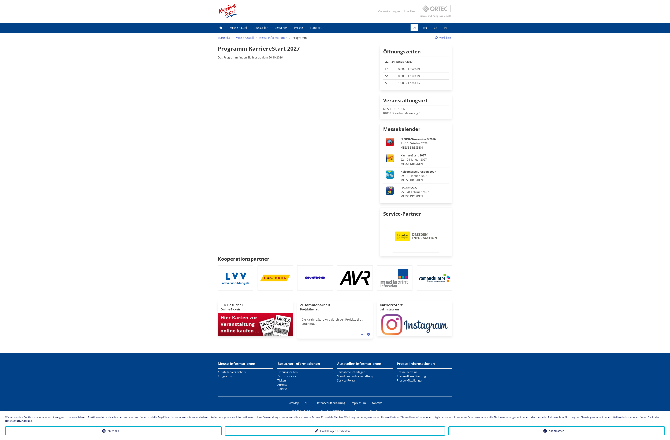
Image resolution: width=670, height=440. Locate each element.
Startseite (224, 38)
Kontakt (376, 403)
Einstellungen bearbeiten (335, 431)
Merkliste (444, 38)
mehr (362, 334)
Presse (298, 28)
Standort (316, 28)
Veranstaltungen (389, 11)
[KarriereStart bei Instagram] (414, 324)
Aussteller (261, 28)
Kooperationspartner (243, 258)
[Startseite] (221, 28)
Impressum (358, 403)
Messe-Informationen (273, 38)
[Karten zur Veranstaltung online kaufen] (255, 324)
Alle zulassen (556, 430)
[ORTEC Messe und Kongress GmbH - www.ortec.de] (435, 11)
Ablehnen (113, 430)
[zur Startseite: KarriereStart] (228, 11)
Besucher (281, 28)
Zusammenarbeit (315, 305)
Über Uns (409, 11)
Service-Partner (402, 213)
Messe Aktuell (239, 28)
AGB (307, 403)
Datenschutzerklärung (330, 403)
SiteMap (293, 403)
